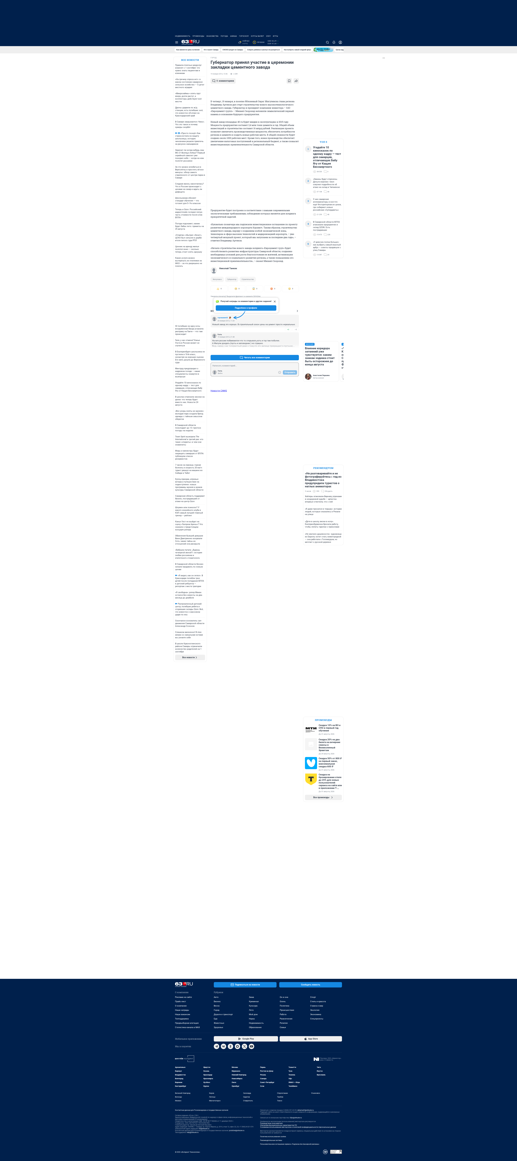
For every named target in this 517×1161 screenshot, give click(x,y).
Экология (314, 1010)
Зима (251, 997)
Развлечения (286, 1019)
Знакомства (212, 36)
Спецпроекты (316, 1019)
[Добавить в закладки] (289, 81)
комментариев (225, 81)
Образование (255, 1027)
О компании (181, 1006)
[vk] (223, 1046)
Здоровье (218, 1027)
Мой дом (253, 1014)
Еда (215, 1019)
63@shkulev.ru (204, 1129)
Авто (216, 997)
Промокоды (198, 36)
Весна (216, 1006)
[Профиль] (340, 42)
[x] (244, 1046)
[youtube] (251, 1046)
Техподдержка (182, 1019)
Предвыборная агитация (187, 1023)
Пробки (259, 42)
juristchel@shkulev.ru (236, 1130)
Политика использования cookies (273, 1137)
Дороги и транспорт (223, 1014)
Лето (251, 1010)
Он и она (284, 997)
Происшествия (287, 1010)
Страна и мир (316, 1006)
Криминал (254, 1001)
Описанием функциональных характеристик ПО (278, 1125)
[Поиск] (327, 42)
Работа (283, 1014)
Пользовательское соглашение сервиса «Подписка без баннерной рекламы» (289, 1144)
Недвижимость (182, 36)
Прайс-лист (180, 1001)
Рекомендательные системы (271, 1140)
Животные (219, 1023)
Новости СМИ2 (219, 390)
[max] (237, 1046)
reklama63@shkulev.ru (305, 1110)
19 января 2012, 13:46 (219, 74)
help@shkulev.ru (193, 1132)
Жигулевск (217, 279)
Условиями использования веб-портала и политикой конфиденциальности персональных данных (298, 1127)
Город (216, 1010)
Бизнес (217, 1001)
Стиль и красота (318, 1001)
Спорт (313, 997)
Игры (275, 36)
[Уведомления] (334, 42)
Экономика (315, 1014)
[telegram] (216, 1046)
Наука (252, 1019)
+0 (288, 329)
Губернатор (231, 279)
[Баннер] (323, 49)
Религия (284, 1023)
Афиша (233, 36)
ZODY (268, 36)
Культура (253, 1006)
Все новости (190, 59)
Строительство (248, 279)
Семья (283, 1027)
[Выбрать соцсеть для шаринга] (296, 81)
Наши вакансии (182, 1014)
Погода (224, 36)
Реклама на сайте (183, 997)
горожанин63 (223, 318)
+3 (288, 351)
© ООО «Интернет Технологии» (187, 1152)
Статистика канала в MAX (187, 1027)
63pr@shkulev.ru (296, 1118)
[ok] (230, 1046)
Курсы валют (257, 36)
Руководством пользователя (271, 1123)
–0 (296, 329)
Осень (283, 1001)
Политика (284, 1006)
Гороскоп (244, 36)
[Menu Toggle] (176, 42)
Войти (220, 373)
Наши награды (182, 1010)
